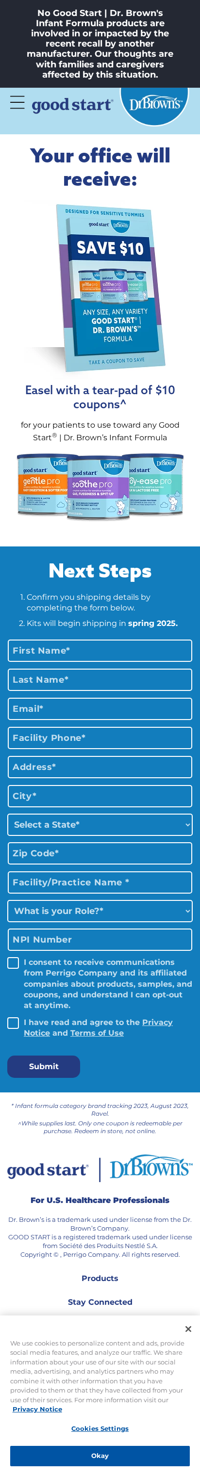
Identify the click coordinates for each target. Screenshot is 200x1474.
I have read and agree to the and (98, 1028)
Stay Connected (100, 1302)
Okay (100, 1455)
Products (100, 1278)
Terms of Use (97, 1033)
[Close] (188, 1329)
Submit (44, 1066)
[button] (17, 102)
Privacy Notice (37, 1409)
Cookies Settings (100, 1428)
